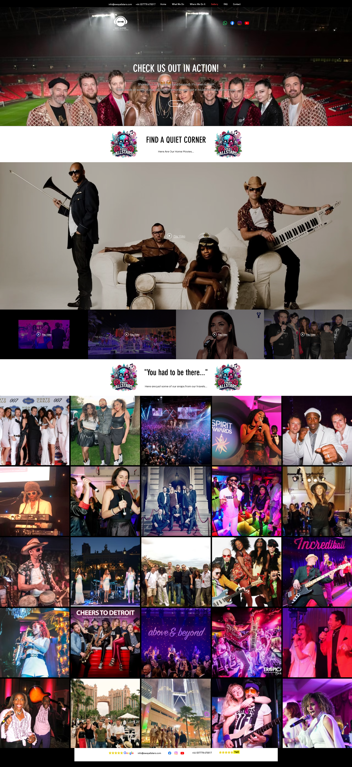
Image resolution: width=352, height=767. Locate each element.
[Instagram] (239, 23)
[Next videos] (348, 334)
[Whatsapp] (225, 23)
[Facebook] (232, 23)
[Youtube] (246, 23)
